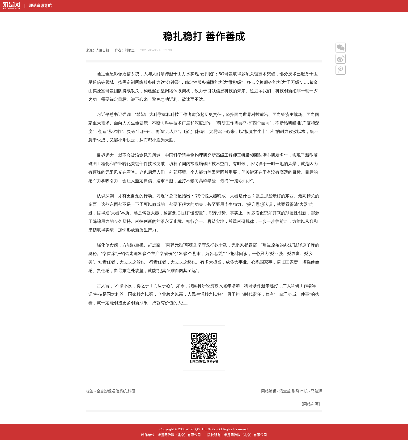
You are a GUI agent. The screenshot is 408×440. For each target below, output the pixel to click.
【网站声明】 (310, 404)
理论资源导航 (40, 6)
